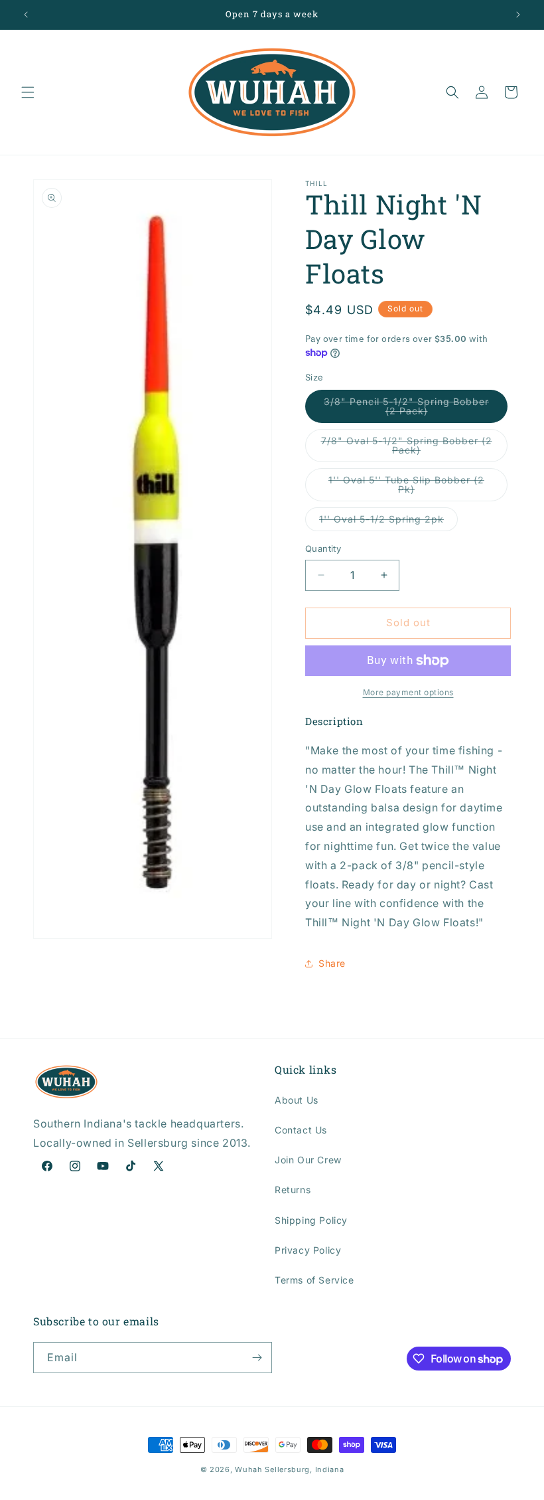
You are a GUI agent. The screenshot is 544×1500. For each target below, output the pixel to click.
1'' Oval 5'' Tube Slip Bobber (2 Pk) (406, 487)
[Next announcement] (518, 14)
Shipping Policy (311, 1220)
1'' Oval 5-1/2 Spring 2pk (388, 522)
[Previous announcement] (25, 14)
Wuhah (249, 1469)
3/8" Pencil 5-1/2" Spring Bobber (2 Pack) (406, 409)
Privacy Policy (308, 1250)
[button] (27, 92)
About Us (296, 1100)
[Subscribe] (256, 1357)
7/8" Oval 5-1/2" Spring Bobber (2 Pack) (406, 448)
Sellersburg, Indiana (304, 1469)
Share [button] (332, 963)
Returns (292, 1189)
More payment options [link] (408, 692)
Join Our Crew (308, 1159)
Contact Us (301, 1129)
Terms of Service (314, 1280)
